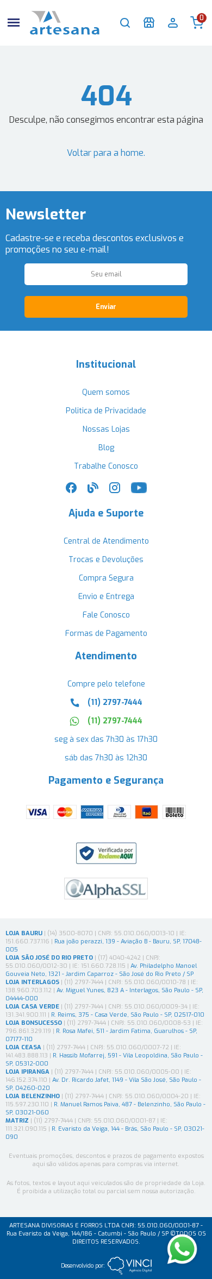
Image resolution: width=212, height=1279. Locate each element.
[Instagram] (114, 491)
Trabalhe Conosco (106, 466)
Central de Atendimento (106, 541)
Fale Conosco (106, 615)
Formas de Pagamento (106, 633)
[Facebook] (71, 491)
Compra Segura (106, 578)
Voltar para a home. (106, 153)
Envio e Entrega (106, 596)
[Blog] (93, 491)
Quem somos (106, 392)
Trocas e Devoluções (106, 560)
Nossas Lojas (106, 429)
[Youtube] (139, 491)
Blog (106, 448)
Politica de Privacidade (106, 411)
